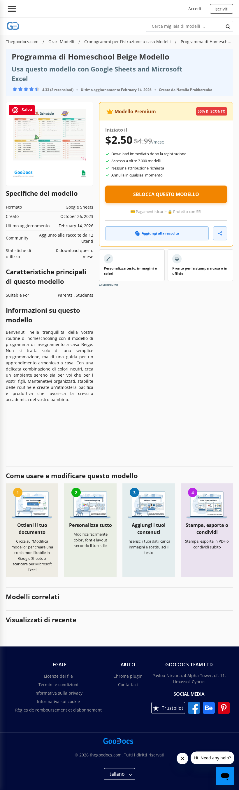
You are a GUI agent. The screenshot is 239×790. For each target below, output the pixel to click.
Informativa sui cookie (58, 701)
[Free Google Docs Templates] (13, 26)
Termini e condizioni (58, 684)
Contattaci (128, 684)
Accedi (194, 8)
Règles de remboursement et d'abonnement (58, 710)
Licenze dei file (58, 676)
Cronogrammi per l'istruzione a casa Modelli (128, 41)
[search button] (228, 26)
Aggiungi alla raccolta (160, 233)
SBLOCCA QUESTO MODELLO (166, 194)
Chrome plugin (128, 676)
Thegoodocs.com (23, 41)
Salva (26, 109)
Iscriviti (222, 9)
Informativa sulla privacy (58, 693)
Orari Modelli (61, 41)
